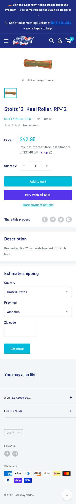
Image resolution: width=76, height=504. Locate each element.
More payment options (38, 205)
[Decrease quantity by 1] (24, 165)
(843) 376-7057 (61, 23)
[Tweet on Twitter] (61, 219)
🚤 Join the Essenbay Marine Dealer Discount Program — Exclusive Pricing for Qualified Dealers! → (38, 10)
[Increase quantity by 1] (46, 165)
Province (10, 302)
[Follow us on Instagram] (15, 454)
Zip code (10, 322)
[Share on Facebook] (45, 219)
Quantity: (10, 166)
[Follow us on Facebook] (7, 454)
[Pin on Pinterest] (53, 219)
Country (9, 282)
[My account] (60, 40)
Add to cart (38, 181)
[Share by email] (69, 219)
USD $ (10, 432)
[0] (68, 40)
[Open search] (51, 40)
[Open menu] (6, 41)
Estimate (17, 349)
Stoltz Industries (17, 119)
